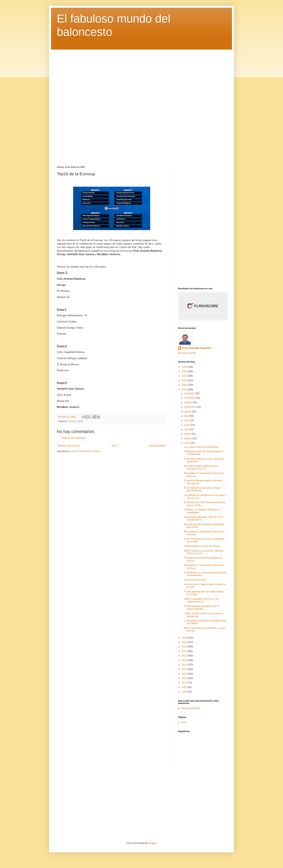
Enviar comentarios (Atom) (85, 451)
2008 (185, 691)
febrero (188, 438)
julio (186, 416)
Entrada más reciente (69, 445)
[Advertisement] (141, 105)
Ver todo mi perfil (187, 353)
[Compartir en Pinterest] (98, 417)
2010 (185, 682)
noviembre (190, 397)
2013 (185, 669)
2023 (185, 380)
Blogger (152, 843)
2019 (185, 642)
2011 (185, 678)
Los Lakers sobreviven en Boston (201, 447)
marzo (187, 434)
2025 (185, 371)
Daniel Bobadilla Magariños (197, 348)
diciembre (189, 393)
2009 (185, 687)
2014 (185, 664)
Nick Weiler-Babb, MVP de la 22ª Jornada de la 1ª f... (201, 467)
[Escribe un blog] (87, 417)
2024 (185, 376)
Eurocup (72, 421)
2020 (185, 637)
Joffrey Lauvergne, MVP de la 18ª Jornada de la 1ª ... (201, 600)
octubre (188, 402)
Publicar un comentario (74, 438)
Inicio (114, 445)
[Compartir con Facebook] (95, 417)
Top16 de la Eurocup (195, 580)
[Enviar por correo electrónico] (84, 417)
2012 (185, 673)
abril (186, 429)
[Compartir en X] (91, 417)
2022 (185, 385)
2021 (185, 389)
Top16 (80, 421)
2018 (185, 646)
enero (187, 443)
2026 (185, 367)
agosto (188, 411)
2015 (185, 660)
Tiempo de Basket (190, 708)
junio (187, 420)
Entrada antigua (157, 445)
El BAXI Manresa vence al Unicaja (202, 546)
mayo (187, 425)
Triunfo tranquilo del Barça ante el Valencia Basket (201, 607)
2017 (185, 651)
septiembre (190, 407)
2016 (185, 655)
